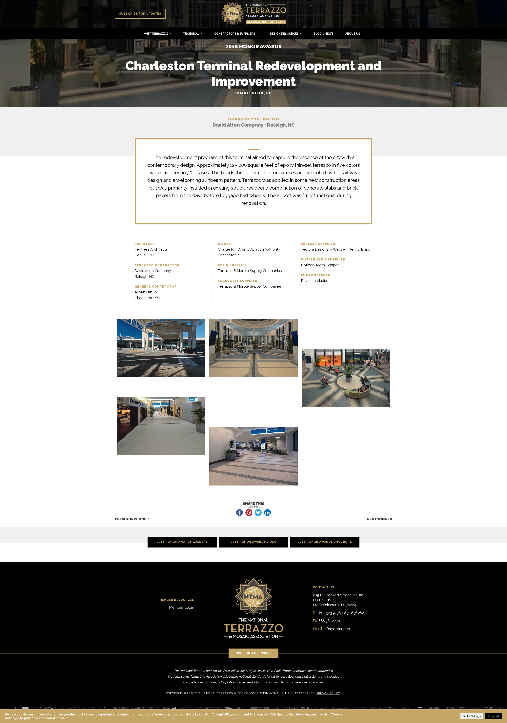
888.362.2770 (329, 621)
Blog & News (324, 33)
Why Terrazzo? (156, 33)
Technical (191, 33)
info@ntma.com (337, 629)
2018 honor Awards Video (253, 541)
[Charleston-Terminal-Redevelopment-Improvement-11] (253, 391)
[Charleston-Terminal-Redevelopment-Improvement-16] (346, 413)
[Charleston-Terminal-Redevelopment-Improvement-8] (161, 383)
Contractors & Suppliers (234, 33)
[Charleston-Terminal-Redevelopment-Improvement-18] (346, 421)
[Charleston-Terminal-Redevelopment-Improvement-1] (161, 348)
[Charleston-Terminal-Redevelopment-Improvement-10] (161, 391)
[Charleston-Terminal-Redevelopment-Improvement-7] (346, 378)
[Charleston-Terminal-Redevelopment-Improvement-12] (161, 426)
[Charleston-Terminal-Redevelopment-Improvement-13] (253, 398)
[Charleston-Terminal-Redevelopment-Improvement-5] (346, 335)
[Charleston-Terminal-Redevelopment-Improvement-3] (346, 320)
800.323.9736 (330, 613)
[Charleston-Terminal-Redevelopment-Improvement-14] (253, 406)
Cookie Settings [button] (472, 716)
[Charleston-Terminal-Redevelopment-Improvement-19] (253, 456)
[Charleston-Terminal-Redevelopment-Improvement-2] (253, 348)
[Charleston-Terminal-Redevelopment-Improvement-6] (346, 343)
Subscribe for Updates (140, 13)
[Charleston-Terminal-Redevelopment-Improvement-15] (253, 413)
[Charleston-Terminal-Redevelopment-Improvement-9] (253, 383)
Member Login (181, 607)
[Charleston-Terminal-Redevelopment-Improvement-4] (346, 328)
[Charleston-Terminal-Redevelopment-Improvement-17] (253, 421)
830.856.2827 (355, 613)
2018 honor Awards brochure (325, 541)
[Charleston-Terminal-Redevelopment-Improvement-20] (346, 428)
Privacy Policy (328, 693)
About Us (352, 33)
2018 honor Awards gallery (182, 541)
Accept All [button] (493, 716)
